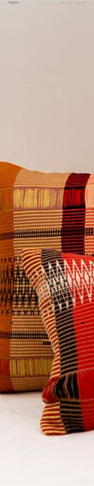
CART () (83, 2)
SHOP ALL (47, 343)
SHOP (66, 2)
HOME (63, 2)
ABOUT (74, 2)
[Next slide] (82, 323)
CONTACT (79, 2)
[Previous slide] (11, 323)
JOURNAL (70, 2)
